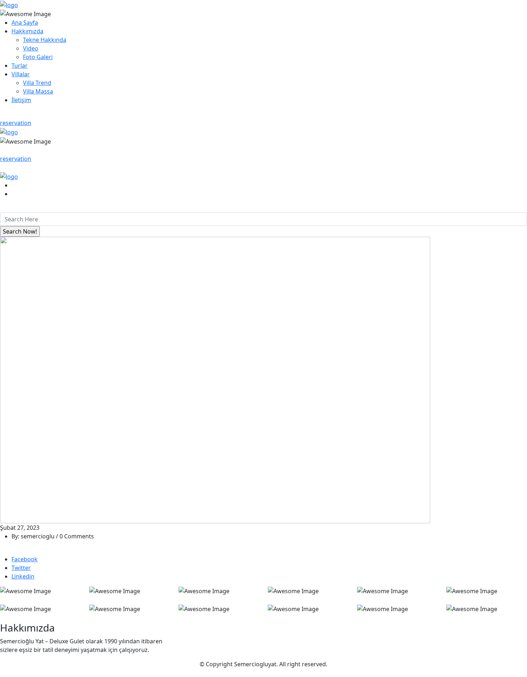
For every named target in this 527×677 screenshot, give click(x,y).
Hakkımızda (27, 31)
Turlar (19, 65)
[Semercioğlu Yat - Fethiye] (9, 4)
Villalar (20, 74)
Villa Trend (37, 83)
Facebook (24, 559)
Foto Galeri (38, 57)
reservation (15, 123)
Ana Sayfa (24, 23)
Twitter (21, 568)
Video (30, 48)
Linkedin (22, 576)
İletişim (21, 100)
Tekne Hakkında (44, 40)
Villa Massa (38, 91)
